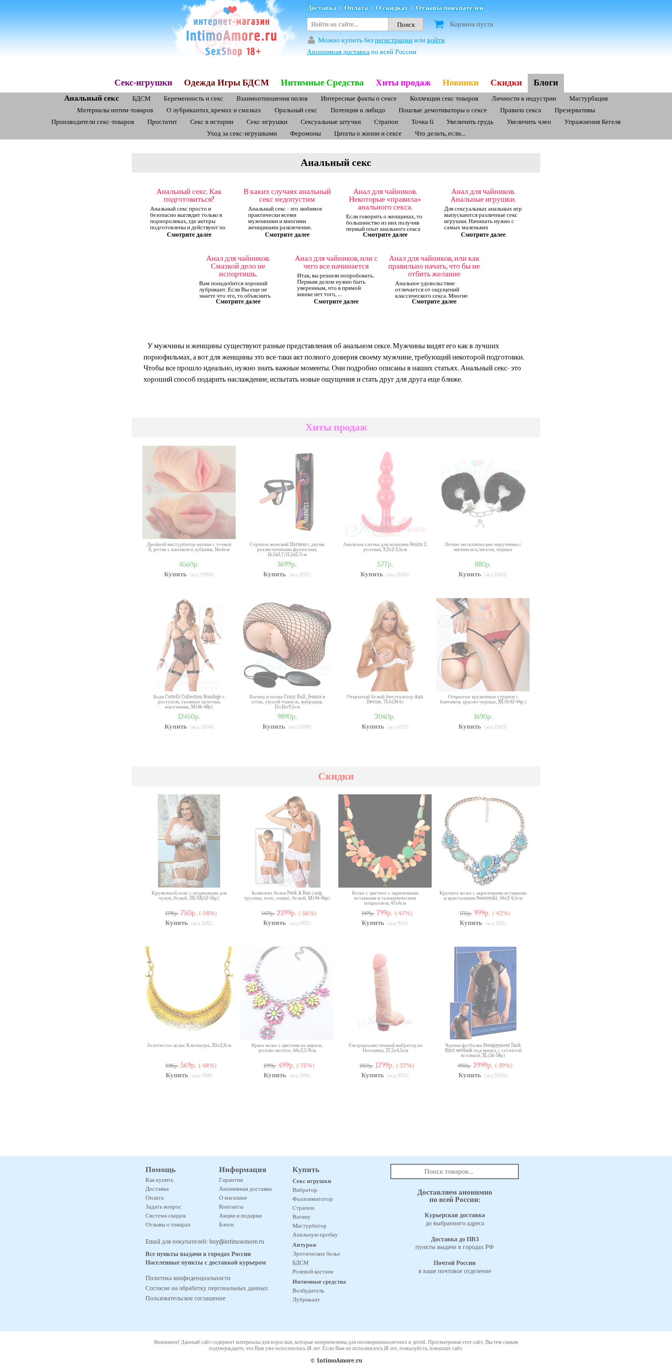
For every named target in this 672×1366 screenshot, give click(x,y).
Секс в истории (211, 122)
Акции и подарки (240, 1215)
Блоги (546, 82)
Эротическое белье (316, 1253)
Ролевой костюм (312, 1271)
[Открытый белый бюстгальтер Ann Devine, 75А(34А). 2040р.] (420, 679)
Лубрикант (306, 1299)
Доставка (321, 8)
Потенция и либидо (359, 110)
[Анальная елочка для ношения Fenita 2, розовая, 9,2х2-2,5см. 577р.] (420, 527)
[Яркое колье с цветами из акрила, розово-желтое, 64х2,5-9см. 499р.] (322, 1028)
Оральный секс (296, 110)
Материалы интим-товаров (115, 110)
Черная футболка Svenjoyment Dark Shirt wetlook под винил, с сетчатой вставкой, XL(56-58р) (483, 1050)
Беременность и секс (193, 98)
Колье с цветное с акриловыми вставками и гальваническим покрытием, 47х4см (385, 897)
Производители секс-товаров (92, 122)
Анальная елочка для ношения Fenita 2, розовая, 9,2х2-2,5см (385, 547)
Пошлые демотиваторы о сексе (443, 110)
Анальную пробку (315, 1234)
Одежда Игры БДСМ (226, 82)
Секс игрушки (311, 1181)
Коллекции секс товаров (444, 98)
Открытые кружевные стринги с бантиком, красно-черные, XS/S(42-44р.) (483, 699)
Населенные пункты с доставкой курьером (205, 1262)
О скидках (392, 8)
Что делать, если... (440, 133)
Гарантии (231, 1179)
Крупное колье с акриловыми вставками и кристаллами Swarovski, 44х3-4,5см (483, 895)
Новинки (461, 82)
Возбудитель (308, 1290)
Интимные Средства (322, 82)
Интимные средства (319, 1281)
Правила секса (520, 110)
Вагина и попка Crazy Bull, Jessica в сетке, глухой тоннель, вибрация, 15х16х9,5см (287, 701)
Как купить (159, 1179)
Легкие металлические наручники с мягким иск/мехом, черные (483, 547)
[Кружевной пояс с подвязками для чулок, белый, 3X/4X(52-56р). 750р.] (224, 876)
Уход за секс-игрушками (242, 133)
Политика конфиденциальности (188, 1278)
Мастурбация (588, 98)
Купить (175, 574)
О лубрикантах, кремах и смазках (213, 110)
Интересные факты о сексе (359, 98)
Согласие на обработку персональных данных (206, 1288)
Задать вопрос (163, 1206)
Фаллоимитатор (312, 1198)
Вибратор (304, 1189)
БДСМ (141, 98)
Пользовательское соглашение (185, 1298)
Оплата (356, 8)
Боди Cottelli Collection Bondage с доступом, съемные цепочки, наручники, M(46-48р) (189, 701)
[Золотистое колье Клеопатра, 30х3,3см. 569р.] (224, 1028)
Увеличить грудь (470, 122)
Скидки (506, 82)
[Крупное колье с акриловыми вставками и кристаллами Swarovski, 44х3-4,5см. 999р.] (518, 876)
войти (436, 40)
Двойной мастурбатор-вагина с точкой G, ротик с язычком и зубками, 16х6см (189, 547)
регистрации (394, 40)
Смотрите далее (189, 234)
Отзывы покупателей (449, 8)
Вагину (301, 1216)
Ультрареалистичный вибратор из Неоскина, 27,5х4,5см (385, 1048)
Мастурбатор (309, 1225)
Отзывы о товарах (168, 1224)
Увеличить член (529, 122)
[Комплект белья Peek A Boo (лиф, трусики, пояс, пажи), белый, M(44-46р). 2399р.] (322, 876)
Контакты (231, 1206)
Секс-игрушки (143, 82)
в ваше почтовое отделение (454, 1267)
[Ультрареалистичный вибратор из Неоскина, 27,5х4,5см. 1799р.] (420, 1028)
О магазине (233, 1197)
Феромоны (305, 133)
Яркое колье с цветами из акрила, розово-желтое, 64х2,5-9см (287, 1048)
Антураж (304, 1244)
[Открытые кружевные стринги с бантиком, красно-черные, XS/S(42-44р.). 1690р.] (518, 679)
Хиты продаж (403, 82)
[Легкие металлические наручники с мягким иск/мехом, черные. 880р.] (518, 527)
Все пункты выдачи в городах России (198, 1254)
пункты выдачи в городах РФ (454, 1243)
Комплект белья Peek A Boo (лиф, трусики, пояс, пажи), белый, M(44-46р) (287, 895)
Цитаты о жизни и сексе (368, 133)
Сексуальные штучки (331, 122)
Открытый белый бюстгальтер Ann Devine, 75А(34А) (385, 699)
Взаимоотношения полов (272, 98)
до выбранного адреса (455, 1219)
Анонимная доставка (338, 52)
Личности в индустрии (524, 98)
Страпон (386, 122)
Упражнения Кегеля (592, 122)
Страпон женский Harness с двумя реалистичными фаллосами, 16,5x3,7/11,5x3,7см (287, 549)
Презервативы (575, 110)
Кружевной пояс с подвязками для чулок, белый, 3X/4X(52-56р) (189, 895)
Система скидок (165, 1215)
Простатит (162, 122)
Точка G (422, 122)
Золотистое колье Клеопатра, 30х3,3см (189, 1045)
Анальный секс (91, 98)
